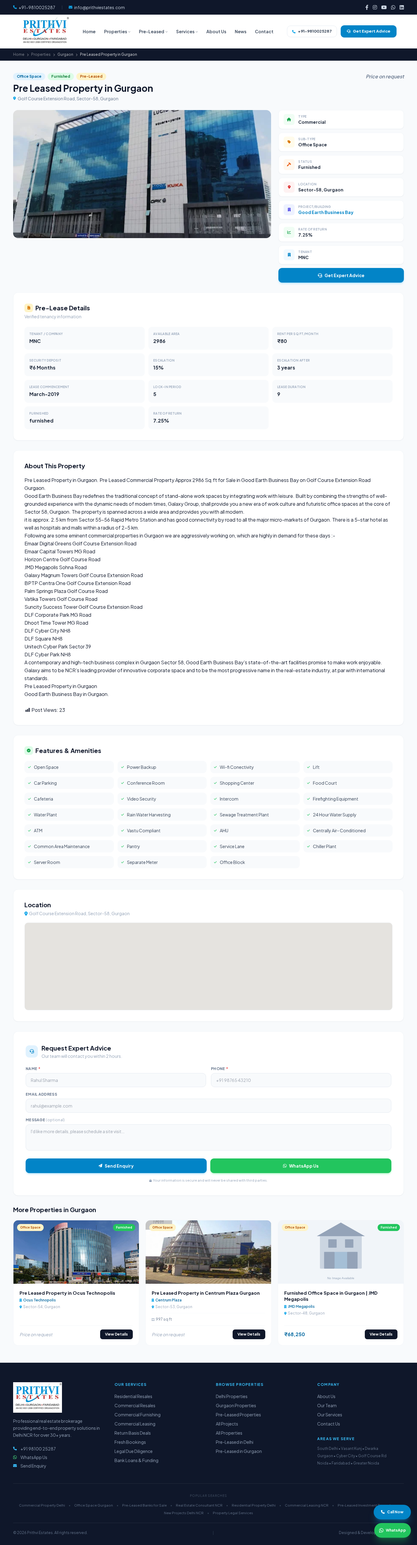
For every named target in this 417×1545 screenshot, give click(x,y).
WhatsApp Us (304, 1166)
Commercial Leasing (134, 1423)
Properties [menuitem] (115, 31)
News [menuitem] (240, 31)
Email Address (41, 1094)
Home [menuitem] (89, 31)
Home (18, 54)
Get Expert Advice (344, 275)
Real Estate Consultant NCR (199, 1505)
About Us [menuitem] (216, 31)
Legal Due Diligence (133, 1451)
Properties (41, 54)
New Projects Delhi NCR (184, 1513)
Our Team (327, 1405)
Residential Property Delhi (254, 1505)
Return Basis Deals (132, 1433)
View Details (116, 1334)
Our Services (329, 1414)
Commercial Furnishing (137, 1414)
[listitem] (366, 7)
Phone (219, 1068)
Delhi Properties (232, 1396)
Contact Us (328, 1423)
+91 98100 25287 (38, 1448)
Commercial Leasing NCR (306, 1505)
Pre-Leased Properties (238, 1414)
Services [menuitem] (185, 31)
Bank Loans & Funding (136, 1460)
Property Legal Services (233, 1513)
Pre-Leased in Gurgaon (239, 1451)
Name (33, 1068)
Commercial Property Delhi (42, 1505)
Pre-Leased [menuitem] (151, 31)
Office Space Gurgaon (93, 1505)
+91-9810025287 (315, 31)
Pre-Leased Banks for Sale (144, 1505)
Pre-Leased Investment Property (365, 1505)
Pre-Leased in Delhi (234, 1442)
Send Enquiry (119, 1166)
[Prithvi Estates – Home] (44, 31)
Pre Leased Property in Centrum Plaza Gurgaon (206, 1293)
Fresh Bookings (130, 1442)
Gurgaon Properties (236, 1405)
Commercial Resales (134, 1405)
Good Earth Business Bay (326, 212)
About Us (326, 1396)
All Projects (227, 1423)
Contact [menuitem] (264, 31)
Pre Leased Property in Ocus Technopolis (67, 1293)
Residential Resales (133, 1396)
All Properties (229, 1433)
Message (45, 1120)
